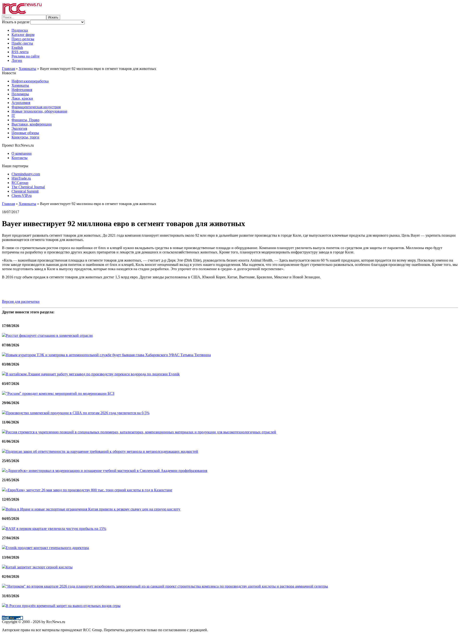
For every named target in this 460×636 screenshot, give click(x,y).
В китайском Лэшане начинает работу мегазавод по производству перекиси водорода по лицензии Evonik (93, 374)
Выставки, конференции (32, 124)
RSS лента (20, 52)
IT (13, 116)
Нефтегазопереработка (30, 81)
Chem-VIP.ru (22, 196)
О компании (22, 153)
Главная (8, 69)
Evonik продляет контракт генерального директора (47, 548)
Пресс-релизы (23, 39)
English (17, 48)
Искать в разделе (16, 22)
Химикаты (27, 69)
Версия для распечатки (21, 301)
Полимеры (20, 94)
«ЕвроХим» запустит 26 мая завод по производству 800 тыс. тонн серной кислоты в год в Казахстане (89, 490)
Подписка (20, 30)
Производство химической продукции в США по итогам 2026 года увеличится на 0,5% (78, 413)
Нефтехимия (22, 90)
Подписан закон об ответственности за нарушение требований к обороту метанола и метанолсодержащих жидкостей (102, 451)
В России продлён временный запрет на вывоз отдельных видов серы (63, 606)
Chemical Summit (25, 191)
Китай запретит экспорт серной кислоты (39, 567)
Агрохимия (21, 103)
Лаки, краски (22, 98)
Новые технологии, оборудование (39, 111)
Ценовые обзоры (25, 133)
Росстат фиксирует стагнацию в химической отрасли (49, 335)
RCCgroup (20, 183)
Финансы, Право (25, 120)
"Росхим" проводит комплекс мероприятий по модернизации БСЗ (60, 393)
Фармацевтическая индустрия (36, 107)
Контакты (20, 158)
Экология (19, 128)
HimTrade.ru (21, 178)
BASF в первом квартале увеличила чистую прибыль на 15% (56, 529)
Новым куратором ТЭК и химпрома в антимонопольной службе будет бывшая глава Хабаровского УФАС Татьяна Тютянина (108, 355)
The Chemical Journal (28, 187)
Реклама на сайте (26, 56)
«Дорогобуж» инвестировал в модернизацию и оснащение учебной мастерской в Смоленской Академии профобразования (106, 471)
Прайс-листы (22, 43)
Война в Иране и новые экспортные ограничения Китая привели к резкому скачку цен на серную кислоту (93, 509)
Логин (17, 60)
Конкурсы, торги (25, 137)
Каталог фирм (23, 35)
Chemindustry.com (26, 174)
